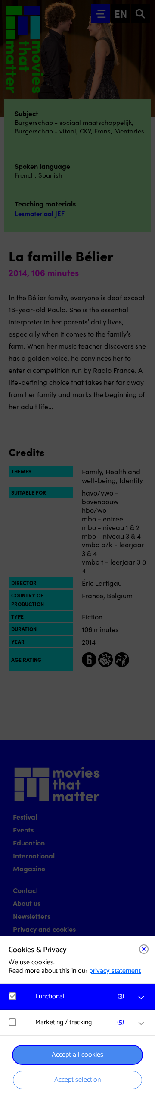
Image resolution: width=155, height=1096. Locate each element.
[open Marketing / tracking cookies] (141, 1023)
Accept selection (77, 1080)
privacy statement (115, 971)
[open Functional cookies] (141, 997)
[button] (81, 996)
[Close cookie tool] (144, 949)
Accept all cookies (77, 1055)
